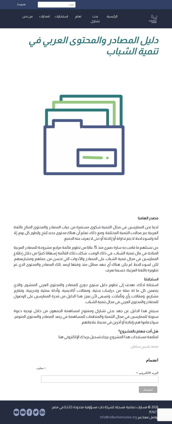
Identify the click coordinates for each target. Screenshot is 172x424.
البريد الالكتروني (147, 373)
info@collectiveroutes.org (118, 417)
